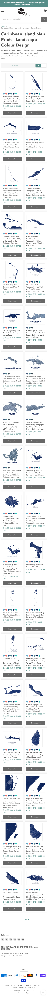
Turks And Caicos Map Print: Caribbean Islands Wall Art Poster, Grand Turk (11, 145)
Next (27, 919)
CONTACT (31, 988)
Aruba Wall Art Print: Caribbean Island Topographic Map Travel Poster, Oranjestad (11, 895)
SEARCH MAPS (10, 985)
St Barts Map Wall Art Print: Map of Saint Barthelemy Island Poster (35, 472)
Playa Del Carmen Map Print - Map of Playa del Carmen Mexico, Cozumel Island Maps (35, 801)
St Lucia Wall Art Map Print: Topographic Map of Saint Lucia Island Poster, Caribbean (34, 755)
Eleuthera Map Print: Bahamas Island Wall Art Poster (11, 287)
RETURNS (28, 985)
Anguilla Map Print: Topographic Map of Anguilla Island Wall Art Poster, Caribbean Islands (35, 191)
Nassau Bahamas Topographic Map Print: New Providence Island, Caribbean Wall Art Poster (35, 895)
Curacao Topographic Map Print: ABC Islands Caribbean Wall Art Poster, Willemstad (34, 707)
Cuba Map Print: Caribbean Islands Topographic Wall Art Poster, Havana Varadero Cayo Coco (35, 241)
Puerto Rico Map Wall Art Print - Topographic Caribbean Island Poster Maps (35, 145)
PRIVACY (20, 985)
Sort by (15, 66)
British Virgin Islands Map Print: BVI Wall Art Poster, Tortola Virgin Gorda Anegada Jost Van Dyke (35, 661)
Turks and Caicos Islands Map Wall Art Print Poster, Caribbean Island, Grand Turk (12, 379)
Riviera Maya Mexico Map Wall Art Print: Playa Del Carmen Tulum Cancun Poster (12, 849)
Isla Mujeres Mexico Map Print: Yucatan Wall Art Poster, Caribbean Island (35, 98)
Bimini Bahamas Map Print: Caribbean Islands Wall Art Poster (11, 615)
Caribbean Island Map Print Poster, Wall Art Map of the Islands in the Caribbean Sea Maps (12, 239)
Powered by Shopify (24, 993)
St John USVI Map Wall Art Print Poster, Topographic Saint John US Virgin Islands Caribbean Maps (11, 426)
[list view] (43, 65)
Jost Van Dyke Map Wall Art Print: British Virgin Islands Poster (11, 332)
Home (3, 26)
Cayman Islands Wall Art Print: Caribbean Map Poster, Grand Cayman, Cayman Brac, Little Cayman (11, 709)
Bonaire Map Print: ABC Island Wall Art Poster (34, 565)
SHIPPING (37, 985)
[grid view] (38, 65)
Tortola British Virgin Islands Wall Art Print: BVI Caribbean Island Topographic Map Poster (35, 519)
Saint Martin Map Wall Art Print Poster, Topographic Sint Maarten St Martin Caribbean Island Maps (12, 473)
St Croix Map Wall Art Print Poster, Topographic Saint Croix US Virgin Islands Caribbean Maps (35, 425)
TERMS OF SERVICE (19, 988)
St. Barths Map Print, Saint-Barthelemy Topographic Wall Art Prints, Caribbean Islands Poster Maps (12, 569)
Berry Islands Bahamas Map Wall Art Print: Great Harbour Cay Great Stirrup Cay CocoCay (12, 99)
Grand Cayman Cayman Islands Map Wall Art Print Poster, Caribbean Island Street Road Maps (35, 333)
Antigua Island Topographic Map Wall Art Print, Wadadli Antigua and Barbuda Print (11, 521)
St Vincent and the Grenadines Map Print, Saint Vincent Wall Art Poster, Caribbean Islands (12, 661)
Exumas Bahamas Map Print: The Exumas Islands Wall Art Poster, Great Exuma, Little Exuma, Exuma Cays (12, 193)
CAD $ (23, 970)
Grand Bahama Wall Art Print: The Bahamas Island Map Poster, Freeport (12, 754)
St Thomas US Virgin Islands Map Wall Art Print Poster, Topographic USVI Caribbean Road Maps (35, 379)
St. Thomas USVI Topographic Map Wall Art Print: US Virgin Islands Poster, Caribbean (35, 288)
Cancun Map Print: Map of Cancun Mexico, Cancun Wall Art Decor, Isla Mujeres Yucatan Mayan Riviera (11, 803)
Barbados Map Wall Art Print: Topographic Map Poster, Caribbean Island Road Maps (35, 849)
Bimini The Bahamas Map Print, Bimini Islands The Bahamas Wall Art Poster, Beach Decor (35, 616)
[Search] (44, 19)
